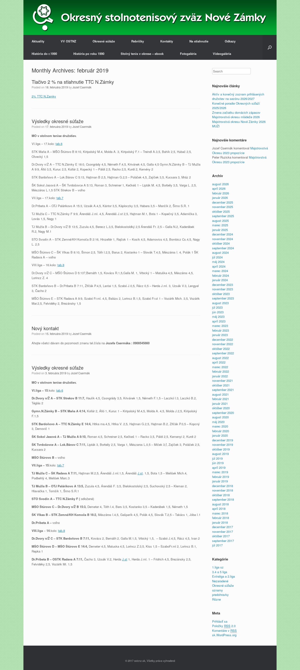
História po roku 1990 (88, 53)
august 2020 (220, 417)
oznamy (217, 590)
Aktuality (38, 41)
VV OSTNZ (68, 41)
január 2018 (220, 522)
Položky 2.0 (224, 626)
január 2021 (220, 403)
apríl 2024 (218, 266)
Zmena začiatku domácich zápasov (236, 112)
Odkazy (230, 41)
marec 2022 (220, 367)
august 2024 (220, 252)
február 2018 (220, 517)
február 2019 (220, 476)
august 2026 (220, 184)
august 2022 (220, 358)
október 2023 (221, 293)
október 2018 (221, 495)
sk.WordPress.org (224, 635)
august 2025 (220, 220)
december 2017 (222, 527)
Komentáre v (224, 630)
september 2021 (223, 389)
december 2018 (222, 486)
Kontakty (166, 41)
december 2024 (222, 234)
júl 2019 (217, 458)
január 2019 (220, 481)
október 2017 (221, 536)
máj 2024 (218, 261)
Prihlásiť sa (219, 621)
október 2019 (221, 449)
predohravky (220, 594)
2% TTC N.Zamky (44, 96)
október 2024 (221, 243)
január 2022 (220, 376)
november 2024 (222, 239)
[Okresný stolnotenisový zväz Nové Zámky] (43, 17)
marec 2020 (220, 426)
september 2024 (223, 248)
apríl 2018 (218, 508)
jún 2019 (218, 463)
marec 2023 (220, 325)
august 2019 (220, 453)
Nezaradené (220, 581)
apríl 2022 (218, 362)
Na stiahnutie (198, 41)
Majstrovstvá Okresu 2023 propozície (240, 150)
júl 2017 (217, 545)
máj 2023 (218, 316)
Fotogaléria (188, 53)
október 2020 (221, 408)
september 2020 (223, 412)
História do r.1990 (44, 53)
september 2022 (223, 353)
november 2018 (222, 490)
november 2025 (222, 206)
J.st (140, 473)
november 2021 (222, 380)
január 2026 (220, 197)
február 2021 (220, 399)
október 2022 (221, 348)
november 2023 (222, 289)
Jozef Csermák (81, 87)
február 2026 (220, 193)
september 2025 (223, 216)
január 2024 (220, 280)
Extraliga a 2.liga (223, 576)
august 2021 (220, 394)
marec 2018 (220, 513)
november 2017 (222, 531)
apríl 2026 (218, 188)
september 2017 (223, 540)
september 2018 (223, 499)
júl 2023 (217, 307)
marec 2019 (220, 472)
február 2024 (220, 275)
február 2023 (220, 330)
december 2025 (222, 202)
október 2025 (221, 211)
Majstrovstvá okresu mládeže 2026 (236, 117)
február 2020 (220, 431)
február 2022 (220, 371)
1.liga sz (218, 567)
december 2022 (222, 339)
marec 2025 (220, 225)
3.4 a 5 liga (219, 572)
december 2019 (222, 440)
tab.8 (60, 265)
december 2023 (222, 284)
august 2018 (220, 504)
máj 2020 (218, 422)
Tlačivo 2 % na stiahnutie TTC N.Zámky (73, 81)
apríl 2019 (218, 467)
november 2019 (222, 444)
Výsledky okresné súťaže (57, 121)
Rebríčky (137, 41)
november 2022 (222, 344)
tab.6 (59, 143)
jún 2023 (218, 312)
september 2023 (223, 298)
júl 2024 (217, 257)
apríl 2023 (218, 321)
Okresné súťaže (104, 41)
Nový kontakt (45, 328)
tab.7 (59, 198)
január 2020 (220, 435)
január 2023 (220, 335)
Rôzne (216, 599)
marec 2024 (220, 271)
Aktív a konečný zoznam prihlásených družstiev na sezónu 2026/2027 (238, 96)
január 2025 (220, 229)
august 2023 (220, 303)
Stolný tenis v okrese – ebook (142, 53)
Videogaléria (222, 53)
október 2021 (221, 385)
